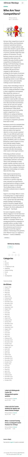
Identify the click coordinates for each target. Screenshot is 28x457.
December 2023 (9, 340)
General (5, 6)
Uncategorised (8, 275)
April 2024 (7, 336)
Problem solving (9, 270)
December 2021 (9, 376)
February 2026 (8, 298)
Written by (13, 18)
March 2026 (8, 296)
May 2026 (7, 292)
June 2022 (7, 367)
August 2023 (8, 347)
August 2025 (8, 309)
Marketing (7, 268)
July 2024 (7, 331)
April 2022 (7, 371)
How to (7, 264)
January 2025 (8, 321)
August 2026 (8, 287)
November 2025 (9, 303)
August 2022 (8, 363)
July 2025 (7, 310)
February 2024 (8, 338)
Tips (6, 274)
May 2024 (7, 334)
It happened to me (9, 266)
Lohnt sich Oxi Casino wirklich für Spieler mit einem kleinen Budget (12, 408)
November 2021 (9, 378)
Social (6, 272)
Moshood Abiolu (8, 398)
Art (5, 261)
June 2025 (7, 312)
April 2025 (7, 316)
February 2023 (8, 356)
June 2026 (7, 290)
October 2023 (8, 343)
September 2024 (9, 327)
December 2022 (9, 358)
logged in (12, 442)
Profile (10, 247)
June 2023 (7, 349)
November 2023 (9, 342)
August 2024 (8, 329)
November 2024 (9, 323)
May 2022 (7, 369)
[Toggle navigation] (23, 2)
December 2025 (9, 301)
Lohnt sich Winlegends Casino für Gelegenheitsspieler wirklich (12, 393)
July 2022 (7, 365)
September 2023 (9, 345)
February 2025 (8, 320)
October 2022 (8, 362)
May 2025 (7, 314)
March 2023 (8, 354)
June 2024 (7, 332)
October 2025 (8, 305)
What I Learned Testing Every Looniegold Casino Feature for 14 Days (13, 423)
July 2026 (7, 289)
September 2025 (9, 307)
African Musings (11, 2)
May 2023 (7, 351)
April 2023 (7, 353)
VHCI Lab (19, 454)
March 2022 (8, 373)
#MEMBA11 (6, 237)
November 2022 (9, 360)
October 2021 (8, 380)
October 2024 (8, 325)
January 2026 (8, 299)
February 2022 (8, 374)
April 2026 (7, 294)
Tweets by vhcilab (7, 281)
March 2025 (8, 318)
